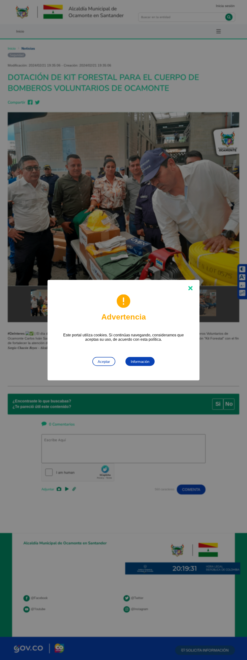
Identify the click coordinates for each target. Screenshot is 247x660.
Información (140, 361)
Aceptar (104, 361)
